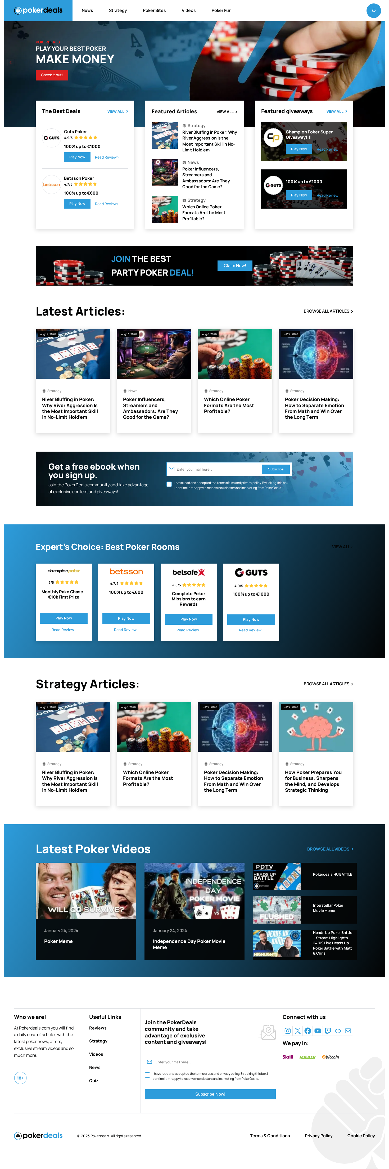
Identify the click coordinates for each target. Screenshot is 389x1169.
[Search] (373, 10)
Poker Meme (58, 941)
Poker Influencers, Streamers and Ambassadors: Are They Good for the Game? (206, 178)
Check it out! (52, 74)
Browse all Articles (326, 311)
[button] (378, 62)
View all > (342, 547)
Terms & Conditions (270, 1136)
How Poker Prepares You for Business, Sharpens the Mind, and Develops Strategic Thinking (313, 781)
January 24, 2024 (61, 930)
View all (115, 111)
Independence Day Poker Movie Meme (189, 944)
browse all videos (328, 849)
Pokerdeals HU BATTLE (332, 874)
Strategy (197, 125)
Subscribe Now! (210, 1094)
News (193, 162)
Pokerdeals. (100, 1135)
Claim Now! (235, 265)
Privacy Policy (319, 1136)
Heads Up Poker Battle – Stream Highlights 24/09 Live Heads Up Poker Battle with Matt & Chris (332, 943)
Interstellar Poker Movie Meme (328, 908)
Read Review (327, 149)
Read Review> (107, 157)
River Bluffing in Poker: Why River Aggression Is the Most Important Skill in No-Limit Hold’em (209, 141)
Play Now (77, 156)
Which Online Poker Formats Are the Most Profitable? (203, 213)
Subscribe (275, 469)
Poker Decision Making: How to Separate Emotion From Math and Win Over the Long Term (314, 408)
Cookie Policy (361, 1136)
